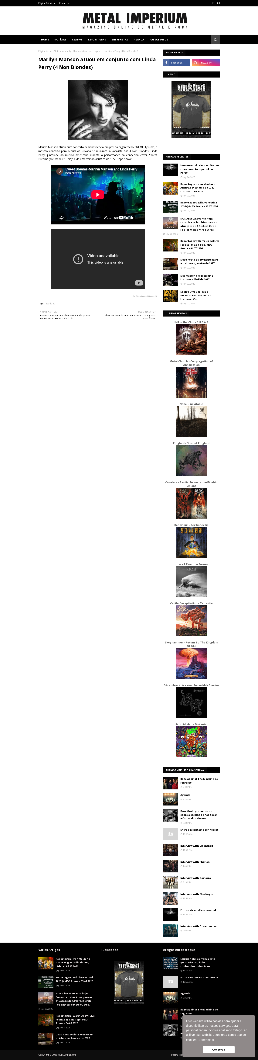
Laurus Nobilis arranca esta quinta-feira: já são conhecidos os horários (197, 962)
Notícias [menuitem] (60, 39)
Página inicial (45, 51)
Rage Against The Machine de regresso (199, 780)
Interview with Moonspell (196, 845)
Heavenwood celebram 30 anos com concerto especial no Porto (199, 169)
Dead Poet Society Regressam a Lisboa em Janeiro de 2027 (199, 261)
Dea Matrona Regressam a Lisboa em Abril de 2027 (196, 277)
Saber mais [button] (206, 1039)
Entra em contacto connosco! (199, 829)
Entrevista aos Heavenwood (198, 910)
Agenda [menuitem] (139, 39)
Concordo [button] (218, 1049)
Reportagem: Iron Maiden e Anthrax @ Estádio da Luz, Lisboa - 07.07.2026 (197, 187)
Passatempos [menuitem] (159, 39)
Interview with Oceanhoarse (198, 926)
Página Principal (46, 3)
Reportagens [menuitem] (97, 39)
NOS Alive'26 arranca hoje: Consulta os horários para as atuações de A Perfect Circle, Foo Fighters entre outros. (198, 224)
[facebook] (213, 3)
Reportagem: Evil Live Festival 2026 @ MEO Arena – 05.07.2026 (199, 204)
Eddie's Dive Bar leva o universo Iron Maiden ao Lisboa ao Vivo (195, 295)
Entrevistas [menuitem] (120, 39)
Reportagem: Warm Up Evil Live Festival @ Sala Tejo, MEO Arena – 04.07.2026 (199, 244)
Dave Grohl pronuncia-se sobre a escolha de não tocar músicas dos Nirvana (198, 814)
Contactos (64, 3)
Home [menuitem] (45, 39)
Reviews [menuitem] (77, 39)
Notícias (58, 51)
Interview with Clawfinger (196, 894)
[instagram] (218, 3)
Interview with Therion (195, 862)
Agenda (185, 795)
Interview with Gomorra (195, 878)
